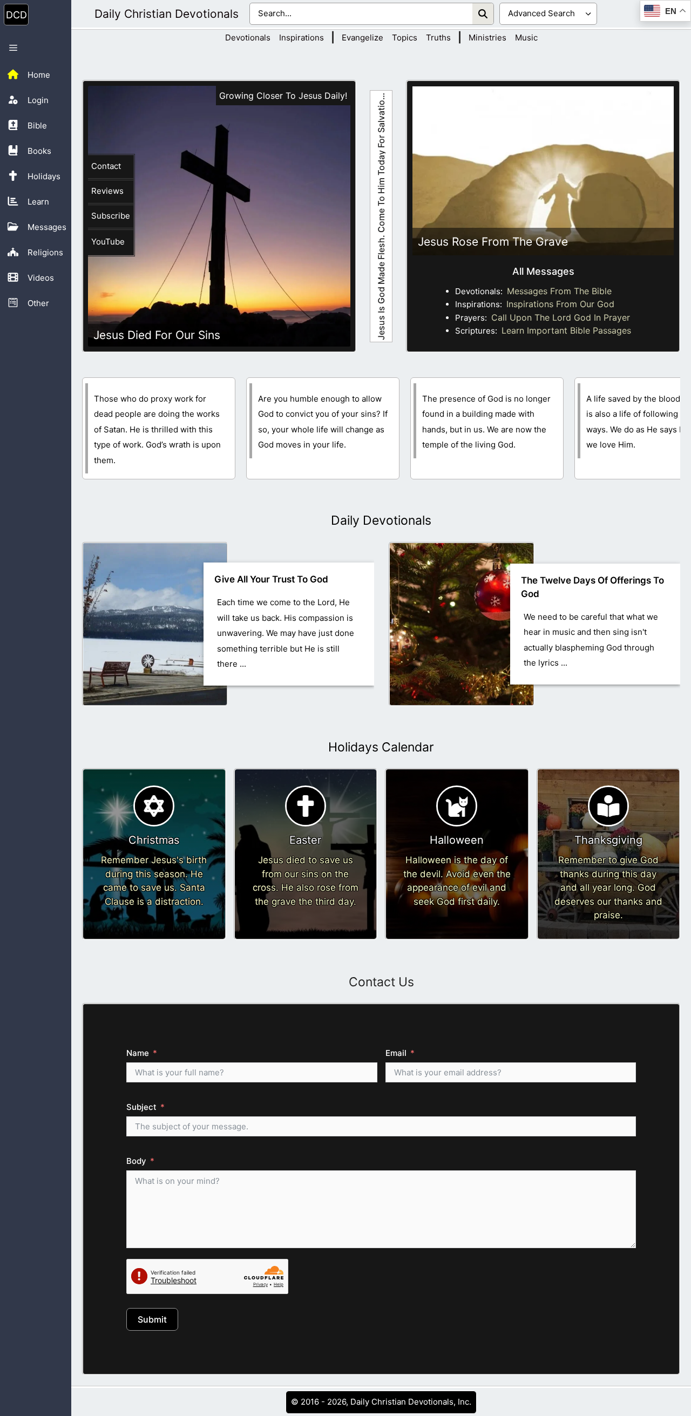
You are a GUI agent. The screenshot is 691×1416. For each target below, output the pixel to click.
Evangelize (362, 37)
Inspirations (301, 37)
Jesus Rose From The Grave (493, 241)
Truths (438, 37)
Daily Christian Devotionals (166, 14)
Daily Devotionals (381, 520)
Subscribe (110, 216)
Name (137, 1053)
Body (136, 1161)
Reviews (107, 191)
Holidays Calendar (381, 747)
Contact (106, 166)
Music (526, 37)
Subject (141, 1107)
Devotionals (247, 37)
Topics (404, 37)
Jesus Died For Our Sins (156, 335)
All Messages (543, 271)
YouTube (108, 241)
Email (396, 1053)
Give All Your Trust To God (271, 579)
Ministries (487, 37)
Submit (152, 1319)
